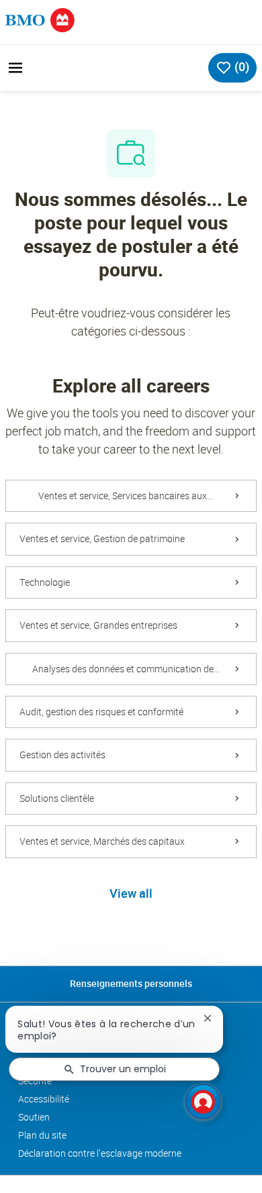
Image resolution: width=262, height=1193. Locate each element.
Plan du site (42, 1135)
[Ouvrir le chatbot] (202, 1101)
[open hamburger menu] (15, 68)
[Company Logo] (40, 19)
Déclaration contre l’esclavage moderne (99, 1153)
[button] (131, 894)
